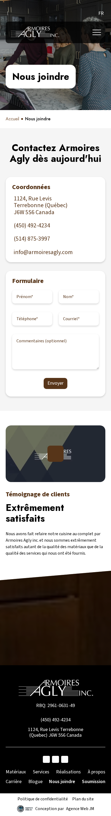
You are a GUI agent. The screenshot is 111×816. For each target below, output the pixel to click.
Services (41, 772)
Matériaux (16, 772)
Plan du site (83, 799)
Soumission (93, 781)
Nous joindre (62, 781)
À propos (96, 772)
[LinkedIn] (64, 759)
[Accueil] (34, 32)
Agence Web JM (80, 808)
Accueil (12, 119)
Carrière (14, 781)
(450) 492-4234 (56, 719)
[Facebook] (46, 759)
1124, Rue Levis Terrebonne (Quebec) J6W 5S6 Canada (55, 732)
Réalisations (68, 772)
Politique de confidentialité (43, 799)
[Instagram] (55, 759)
